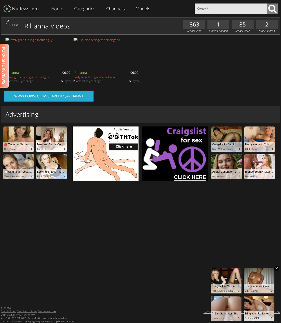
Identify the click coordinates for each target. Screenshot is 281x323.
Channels (115, 9)
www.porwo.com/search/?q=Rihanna (49, 96)
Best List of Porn (27, 311)
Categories (84, 9)
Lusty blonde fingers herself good (95, 77)
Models (143, 9)
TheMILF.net (8, 311)
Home (57, 9)
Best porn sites (47, 311)
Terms (208, 312)
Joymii (67, 81)
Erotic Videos (22, 9)
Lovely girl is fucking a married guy (27, 77)
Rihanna (13, 72)
